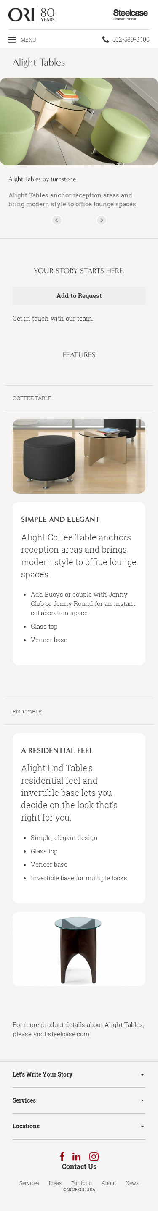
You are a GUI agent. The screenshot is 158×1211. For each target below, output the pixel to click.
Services (24, 1100)
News (132, 1182)
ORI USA (86, 1190)
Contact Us (79, 1166)
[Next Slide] (101, 220)
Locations (26, 1126)
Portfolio (81, 1182)
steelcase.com (68, 1033)
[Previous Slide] (56, 220)
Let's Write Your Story (42, 1074)
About (109, 1182)
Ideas (55, 1182)
